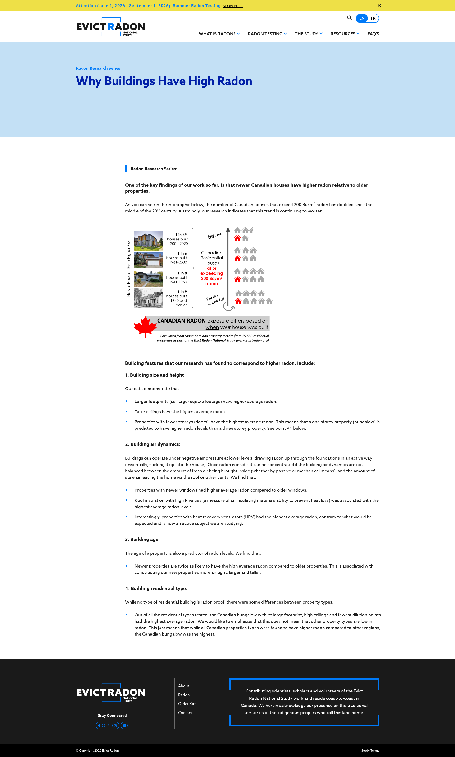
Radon (184, 695)
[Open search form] (349, 18)
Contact (185, 713)
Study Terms (370, 750)
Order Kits (187, 704)
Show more (233, 6)
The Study (307, 34)
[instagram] (107, 725)
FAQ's (373, 34)
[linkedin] (124, 725)
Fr (373, 18)
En (361, 18)
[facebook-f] (99, 725)
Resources (343, 34)
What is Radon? (218, 34)
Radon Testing (265, 34)
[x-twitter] (115, 725)
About (183, 686)
